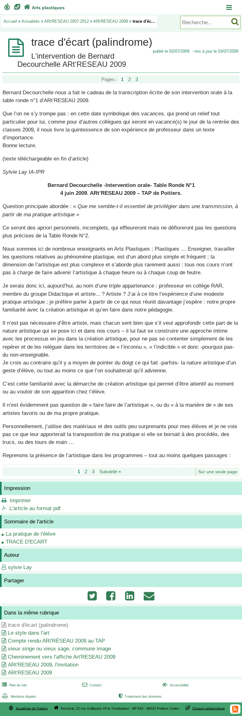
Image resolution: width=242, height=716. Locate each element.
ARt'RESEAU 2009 (110, 21)
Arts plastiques (44, 7)
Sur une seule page (217, 471)
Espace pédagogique (209, 708)
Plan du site (14, 685)
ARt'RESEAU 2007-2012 (66, 21)
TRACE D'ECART (26, 542)
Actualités (30, 21)
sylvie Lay (20, 567)
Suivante (110, 471)
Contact (91, 685)
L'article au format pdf (34, 508)
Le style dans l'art (28, 633)
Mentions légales (19, 696)
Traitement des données (140, 696)
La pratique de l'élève (30, 534)
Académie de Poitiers (32, 708)
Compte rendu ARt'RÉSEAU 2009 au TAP (56, 641)
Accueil (10, 21)
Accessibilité (175, 685)
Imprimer (20, 501)
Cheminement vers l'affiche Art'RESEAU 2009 (61, 657)
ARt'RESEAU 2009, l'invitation (43, 665)
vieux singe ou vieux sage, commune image (59, 649)
